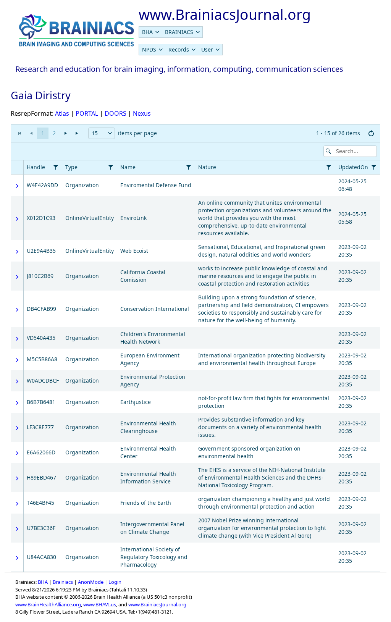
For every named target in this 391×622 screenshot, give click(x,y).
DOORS (115, 113)
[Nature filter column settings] (328, 167)
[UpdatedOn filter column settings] (373, 167)
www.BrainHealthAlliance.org (48, 604)
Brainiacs (63, 581)
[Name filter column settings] (188, 167)
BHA (43, 581)
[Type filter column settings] (110, 167)
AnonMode (90, 581)
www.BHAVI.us (99, 604)
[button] (110, 133)
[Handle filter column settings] (55, 167)
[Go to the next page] (65, 133)
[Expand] (17, 186)
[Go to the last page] (77, 133)
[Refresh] (371, 133)
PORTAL (87, 113)
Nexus (142, 113)
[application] (195, 133)
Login (114, 581)
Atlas (62, 113)
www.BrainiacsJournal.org (157, 604)
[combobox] (101, 133)
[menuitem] (150, 32)
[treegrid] (195, 366)
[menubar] (171, 32)
